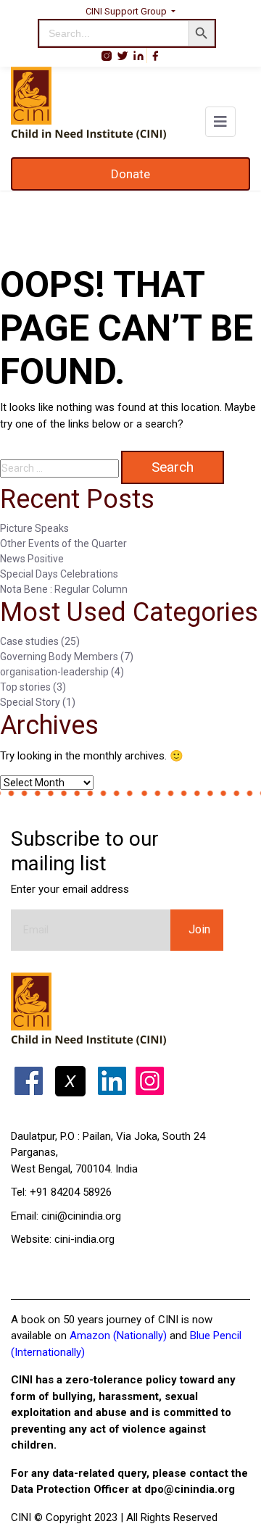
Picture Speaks (34, 528)
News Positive (32, 559)
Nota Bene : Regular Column (64, 589)
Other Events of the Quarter (63, 543)
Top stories (25, 687)
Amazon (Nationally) (118, 1335)
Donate (130, 174)
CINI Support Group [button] (127, 11)
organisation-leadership (54, 672)
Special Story (30, 702)
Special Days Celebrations (59, 574)
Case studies (29, 641)
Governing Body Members (59, 656)
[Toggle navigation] (220, 122)
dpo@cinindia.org (189, 1489)
